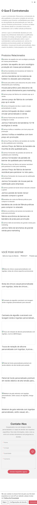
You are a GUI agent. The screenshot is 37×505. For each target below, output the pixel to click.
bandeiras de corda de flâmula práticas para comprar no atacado (17, 205)
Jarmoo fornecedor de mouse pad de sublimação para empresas (17, 182)
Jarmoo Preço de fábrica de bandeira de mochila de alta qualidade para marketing (18, 147)
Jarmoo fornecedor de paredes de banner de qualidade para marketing (16, 159)
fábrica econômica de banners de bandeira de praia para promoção (15, 217)
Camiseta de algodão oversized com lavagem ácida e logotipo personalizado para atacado (18, 316)
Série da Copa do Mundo (10, 256)
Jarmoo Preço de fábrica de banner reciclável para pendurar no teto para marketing (16, 171)
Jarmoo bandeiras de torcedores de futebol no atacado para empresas (16, 77)
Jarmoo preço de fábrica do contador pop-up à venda (17, 100)
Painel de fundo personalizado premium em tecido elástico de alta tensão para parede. (18, 379)
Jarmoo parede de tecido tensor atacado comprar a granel (14, 194)
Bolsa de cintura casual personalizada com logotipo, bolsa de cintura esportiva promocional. (17, 285)
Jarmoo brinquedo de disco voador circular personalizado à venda (16, 112)
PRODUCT (24, 256)
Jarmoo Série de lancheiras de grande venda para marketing (17, 229)
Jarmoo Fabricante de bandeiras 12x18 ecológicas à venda (17, 124)
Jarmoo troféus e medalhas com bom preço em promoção (17, 135)
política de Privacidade (11, 498)
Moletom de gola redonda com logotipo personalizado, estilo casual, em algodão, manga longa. (18, 410)
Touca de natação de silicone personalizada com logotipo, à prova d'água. (17, 348)
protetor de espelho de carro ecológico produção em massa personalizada (17, 65)
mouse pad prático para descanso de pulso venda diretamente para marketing (18, 89)
